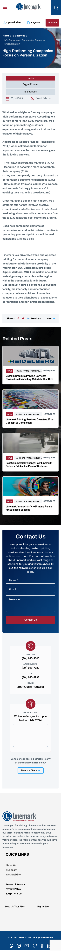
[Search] (56, 7)
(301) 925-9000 (30, 658)
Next (49, 318)
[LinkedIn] (49, 945)
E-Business (19, 36)
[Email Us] (11, 945)
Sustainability (13, 874)
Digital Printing (30, 84)
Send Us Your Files (15, 907)
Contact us (52, 23)
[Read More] (30, 355)
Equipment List (14, 893)
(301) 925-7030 (30, 668)
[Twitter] (23, 318)
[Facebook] (18, 318)
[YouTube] (27, 945)
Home (6, 36)
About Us (11, 865)
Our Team (11, 870)
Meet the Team (29, 770)
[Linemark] (28, 6)
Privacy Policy (13, 889)
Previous (36, 318)
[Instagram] (19, 945)
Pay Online (43, 907)
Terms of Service (15, 884)
